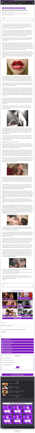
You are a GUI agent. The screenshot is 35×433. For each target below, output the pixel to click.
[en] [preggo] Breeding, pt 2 (7, 315)
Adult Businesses (20, 3)
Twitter (18, 374)
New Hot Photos (13, 3)
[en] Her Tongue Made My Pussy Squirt (24, 315)
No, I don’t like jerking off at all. (7, 364)
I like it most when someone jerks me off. (9, 362)
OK (15, 431)
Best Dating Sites (7, 3)
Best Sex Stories (23, 1)
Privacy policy (18, 431)
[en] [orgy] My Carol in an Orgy (7, 299)
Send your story (17, 318)
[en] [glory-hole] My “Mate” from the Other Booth (14, 384)
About (4, 1)
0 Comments (17, 385)
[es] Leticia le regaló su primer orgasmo (12, 393)
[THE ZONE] (2, 3)
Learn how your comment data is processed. (19, 329)
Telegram (22, 374)
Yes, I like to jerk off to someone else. (8, 360)
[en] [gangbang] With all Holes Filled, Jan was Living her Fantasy (15, 388)
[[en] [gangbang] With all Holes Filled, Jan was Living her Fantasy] (5, 389)
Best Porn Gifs (10, 1)
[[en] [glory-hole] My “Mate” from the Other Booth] (5, 385)
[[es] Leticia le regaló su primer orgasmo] (5, 394)
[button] (5, 1)
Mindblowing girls (16, 1)
